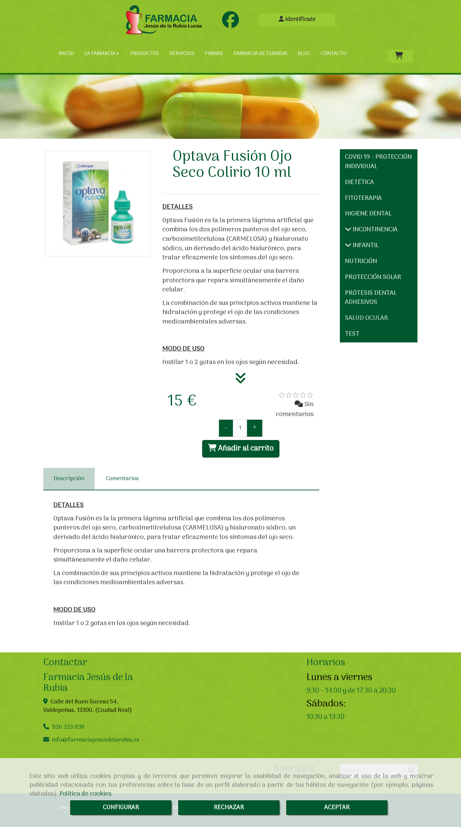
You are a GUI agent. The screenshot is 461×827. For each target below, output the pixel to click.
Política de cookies (85, 794)
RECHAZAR (229, 807)
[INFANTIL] (348, 245)
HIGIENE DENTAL (368, 214)
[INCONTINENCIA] (348, 230)
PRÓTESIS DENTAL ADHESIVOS (371, 298)
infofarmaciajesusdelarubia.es (95, 740)
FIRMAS (214, 53)
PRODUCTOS (144, 53)
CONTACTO (334, 53)
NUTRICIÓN (361, 261)
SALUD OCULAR (366, 318)
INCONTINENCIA (374, 230)
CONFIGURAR (121, 807)
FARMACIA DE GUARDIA (260, 53)
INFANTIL (365, 245)
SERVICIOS (181, 53)
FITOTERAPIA (363, 198)
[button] (297, 19)
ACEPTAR (337, 807)
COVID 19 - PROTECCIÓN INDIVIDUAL (378, 162)
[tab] (69, 479)
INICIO (66, 53)
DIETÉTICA (359, 182)
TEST (352, 334)
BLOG (304, 53)
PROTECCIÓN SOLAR (373, 277)
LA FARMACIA (100, 53)
